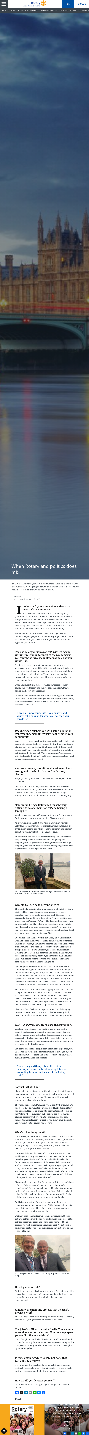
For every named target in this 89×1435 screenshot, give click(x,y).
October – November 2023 (29, 10)
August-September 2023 (49, 10)
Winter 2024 (15, 10)
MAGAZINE (5, 10)
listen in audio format (67, 1425)
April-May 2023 (75, 10)
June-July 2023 (63, 10)
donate (82, 4)
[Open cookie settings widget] (4, 1431)
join (68, 4)
